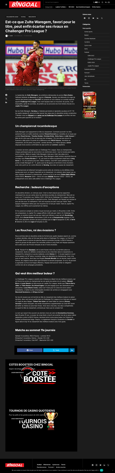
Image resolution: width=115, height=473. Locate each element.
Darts (86, 49)
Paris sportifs (32, 16)
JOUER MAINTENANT (17, 372)
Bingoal (31, 115)
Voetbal (39, 464)
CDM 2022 (91, 55)
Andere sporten (61, 467)
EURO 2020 (91, 62)
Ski (85, 79)
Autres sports (88, 31)
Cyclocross (55, 464)
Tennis (86, 83)
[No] (113, 470)
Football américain (89, 69)
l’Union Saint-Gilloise (68, 174)
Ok (101, 470)
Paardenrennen (41, 467)
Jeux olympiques (89, 76)
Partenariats (86, 86)
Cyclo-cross (87, 45)
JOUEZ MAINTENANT (17, 418)
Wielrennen (47, 464)
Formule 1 (87, 72)
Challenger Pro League (12, 16)
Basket (86, 35)
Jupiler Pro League (93, 66)
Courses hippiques (89, 38)
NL (106, 2)
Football (23, 16)
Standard (32, 250)
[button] (6, 4)
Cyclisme (87, 42)
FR (109, 2)
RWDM (50, 176)
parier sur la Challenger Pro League (50, 115)
